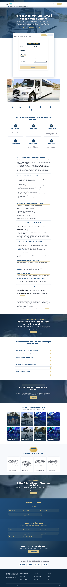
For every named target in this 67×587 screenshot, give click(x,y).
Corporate (40, 3)
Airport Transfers (22, 576)
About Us (49, 573)
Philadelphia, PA (25, 279)
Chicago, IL (24, 278)
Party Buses (36, 573)
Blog (47, 3)
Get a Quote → (59, 3)
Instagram (59, 585)
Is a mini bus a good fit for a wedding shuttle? (33, 357)
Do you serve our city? (33, 375)
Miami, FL (40, 278)
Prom (37, 3)
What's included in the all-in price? (33, 367)
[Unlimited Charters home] (8, 4)
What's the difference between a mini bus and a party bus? (33, 350)
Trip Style (21, 46)
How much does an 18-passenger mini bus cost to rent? (33, 353)
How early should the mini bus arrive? (33, 371)
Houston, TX (35, 278)
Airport (45, 3)
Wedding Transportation (24, 573)
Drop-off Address (22, 56)
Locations (28, 3)
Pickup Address (22, 50)
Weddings (33, 3)
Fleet (24, 3)
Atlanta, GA (19, 278)
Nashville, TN (19, 279)
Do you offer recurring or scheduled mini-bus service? (33, 364)
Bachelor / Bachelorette (23, 579)
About (51, 3)
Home (8, 6)
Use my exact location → (33, 506)
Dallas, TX (44, 278)
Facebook (54, 585)
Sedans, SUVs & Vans (37, 576)
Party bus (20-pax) (21, 249)
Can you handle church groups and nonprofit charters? (33, 360)
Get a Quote (33, 331)
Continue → (33, 67)
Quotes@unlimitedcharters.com (11, 577)
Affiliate (54, 3)
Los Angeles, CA (29, 278)
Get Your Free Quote (33, 551)
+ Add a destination (24, 54)
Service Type (35, 46)
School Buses (36, 579)
